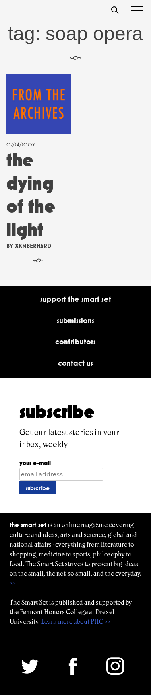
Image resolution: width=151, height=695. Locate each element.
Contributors (75, 341)
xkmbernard (33, 246)
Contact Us (75, 363)
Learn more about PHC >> (75, 621)
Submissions (75, 320)
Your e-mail (35, 463)
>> (12, 583)
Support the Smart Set (75, 299)
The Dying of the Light (30, 194)
